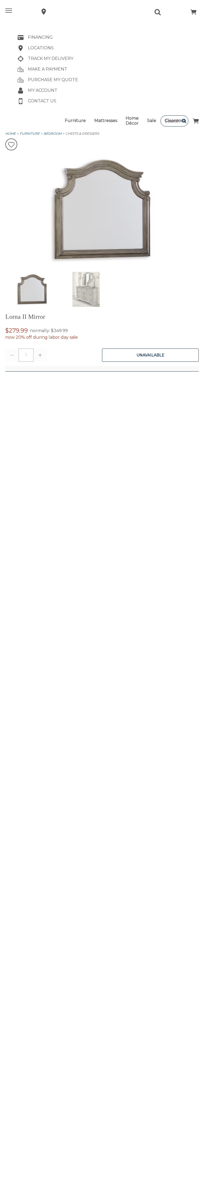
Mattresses (105, 120)
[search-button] (184, 121)
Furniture (75, 120)
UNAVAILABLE (150, 355)
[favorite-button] (11, 144)
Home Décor (132, 121)
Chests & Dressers (82, 134)
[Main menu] (9, 12)
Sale (151, 120)
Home (10, 134)
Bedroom (52, 134)
